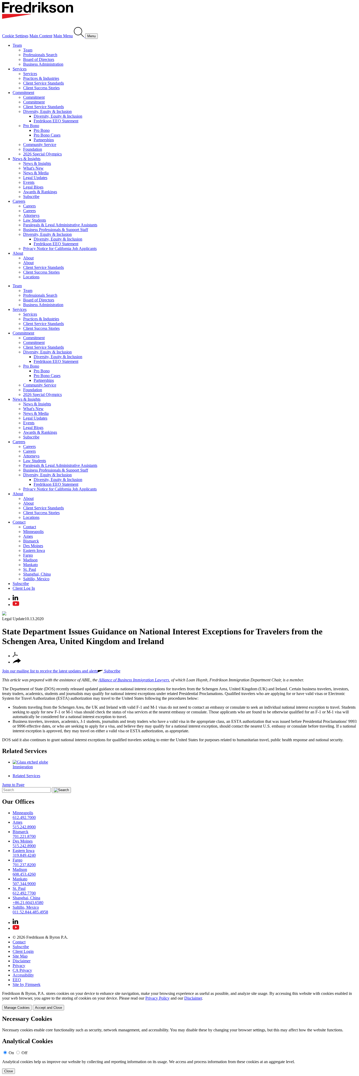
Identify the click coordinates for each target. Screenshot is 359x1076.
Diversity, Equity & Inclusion (47, 111)
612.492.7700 (24, 893)
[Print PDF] (15, 656)
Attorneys (31, 215)
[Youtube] (16, 604)
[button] (17, 662)
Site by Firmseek (26, 984)
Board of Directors (38, 59)
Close (8, 1071)
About (18, 253)
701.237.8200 (24, 865)
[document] (179, 1044)
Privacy (19, 965)
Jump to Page (13, 784)
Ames (28, 536)
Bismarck (31, 541)
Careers (19, 201)
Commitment (23, 92)
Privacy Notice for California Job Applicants (60, 248)
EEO (17, 980)
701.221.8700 (24, 836)
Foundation (32, 149)
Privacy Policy (157, 998)
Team (17, 45)
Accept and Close (48, 1008)
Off (24, 1053)
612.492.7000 (24, 817)
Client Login (23, 951)
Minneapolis (33, 531)
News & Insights (26, 158)
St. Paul (29, 569)
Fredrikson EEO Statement (56, 121)
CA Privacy (22, 970)
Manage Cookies (17, 1008)
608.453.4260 (24, 874)
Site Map (20, 956)
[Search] (79, 36)
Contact (19, 522)
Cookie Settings (15, 36)
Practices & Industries (41, 78)
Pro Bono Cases (47, 135)
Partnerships (44, 140)
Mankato (30, 564)
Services (20, 69)
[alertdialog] (179, 1044)
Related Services (24, 751)
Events (28, 182)
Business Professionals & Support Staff (55, 229)
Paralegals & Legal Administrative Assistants (60, 225)
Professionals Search (40, 55)
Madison (30, 560)
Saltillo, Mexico (36, 579)
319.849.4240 (24, 855)
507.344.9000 (24, 883)
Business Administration (43, 64)
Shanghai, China (37, 574)
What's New (33, 168)
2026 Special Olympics (42, 154)
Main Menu (63, 36)
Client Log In (24, 588)
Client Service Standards (43, 83)
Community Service (39, 144)
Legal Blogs (33, 187)
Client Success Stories (41, 88)
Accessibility (23, 975)
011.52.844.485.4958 (30, 912)
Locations (31, 277)
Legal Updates (35, 177)
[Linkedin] (15, 599)
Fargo (28, 555)
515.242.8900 (24, 827)
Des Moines (33, 546)
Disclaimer (21, 961)
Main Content (40, 36)
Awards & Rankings (40, 192)
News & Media (36, 173)
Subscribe (31, 196)
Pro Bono (31, 125)
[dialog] (179, 1000)
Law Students (34, 220)
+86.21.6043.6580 (28, 902)
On (11, 1053)
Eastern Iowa (34, 550)
